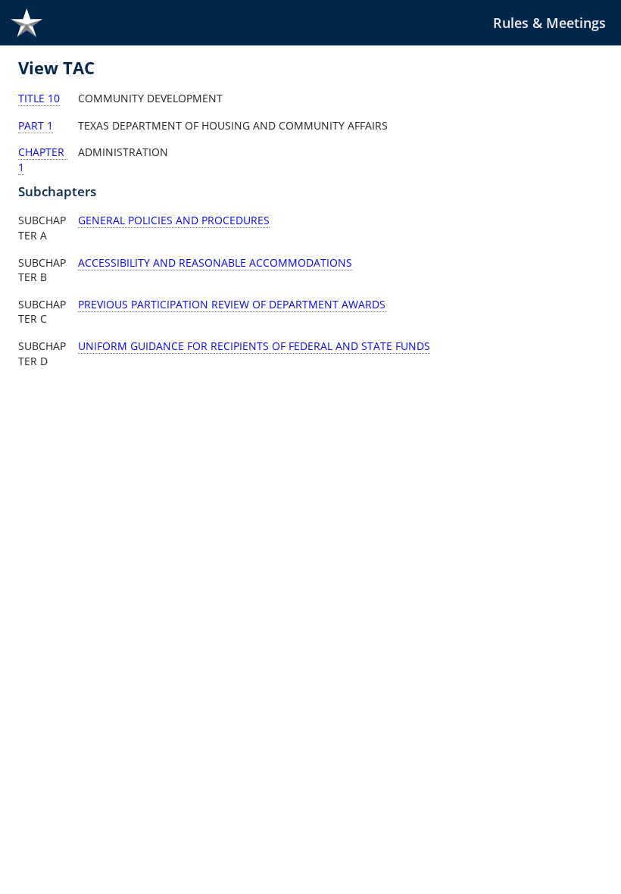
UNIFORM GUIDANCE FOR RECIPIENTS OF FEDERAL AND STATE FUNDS (254, 346)
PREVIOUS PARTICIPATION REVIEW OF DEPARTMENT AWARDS (231, 304)
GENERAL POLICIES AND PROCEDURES (174, 220)
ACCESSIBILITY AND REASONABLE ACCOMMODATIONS (215, 262)
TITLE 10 (39, 98)
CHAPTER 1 (42, 159)
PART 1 (35, 125)
